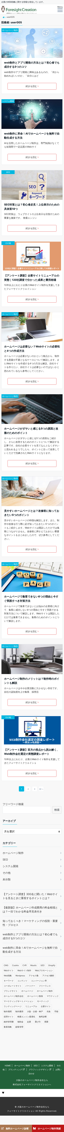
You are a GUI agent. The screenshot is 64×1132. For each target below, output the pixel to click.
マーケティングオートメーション (18, 1001)
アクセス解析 (48, 975)
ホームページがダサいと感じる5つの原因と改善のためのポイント (31, 430)
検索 (57, 809)
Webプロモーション (44, 970)
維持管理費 (9, 1021)
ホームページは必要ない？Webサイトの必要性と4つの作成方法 (32, 348)
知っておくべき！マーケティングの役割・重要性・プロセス (30, 923)
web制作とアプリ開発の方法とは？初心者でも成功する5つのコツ (32, 64)
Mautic (33, 965)
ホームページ (27, 991)
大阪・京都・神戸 (35, 1011)
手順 (56, 1011)
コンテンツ (22, 980)
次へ (41, 789)
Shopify (51, 965)
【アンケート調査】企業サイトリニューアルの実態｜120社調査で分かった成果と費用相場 (31, 277)
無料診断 (43, 1016)
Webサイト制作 (24, 970)
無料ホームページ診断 (17, 1128)
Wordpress (20, 975)
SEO (8, 172)
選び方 (38, 1021)
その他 (8, 243)
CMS (6, 965)
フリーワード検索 (13, 804)
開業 (46, 1021)
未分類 (7, 879)
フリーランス (45, 986)
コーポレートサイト (12, 986)
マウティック (53, 996)
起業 (29, 1021)
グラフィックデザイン (39, 1069)
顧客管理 (19, 1027)
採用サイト (9, 1016)
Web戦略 (8, 975)
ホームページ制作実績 (49, 1128)
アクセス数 (34, 975)
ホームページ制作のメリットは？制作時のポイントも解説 (31, 681)
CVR (24, 965)
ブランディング (15, 1069)
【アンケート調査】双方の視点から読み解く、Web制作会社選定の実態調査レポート (31, 752)
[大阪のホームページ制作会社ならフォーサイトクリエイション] (4, 17)
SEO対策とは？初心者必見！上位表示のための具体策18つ (31, 206)
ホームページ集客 (35, 996)
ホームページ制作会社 (13, 996)
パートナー (30, 986)
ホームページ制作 (10, 30)
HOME (8, 1065)
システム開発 (8, 101)
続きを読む (31, 86)
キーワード (9, 980)
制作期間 (8, 1011)
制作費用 (19, 1011)
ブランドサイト (11, 991)
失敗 (49, 1011)
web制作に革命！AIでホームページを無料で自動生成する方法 (32, 135)
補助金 (20, 1021)
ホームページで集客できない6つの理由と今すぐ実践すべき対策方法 (31, 598)
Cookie (15, 965)
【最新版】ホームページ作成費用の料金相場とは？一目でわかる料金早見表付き (30, 909)
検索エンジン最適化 (26, 1016)
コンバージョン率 (39, 980)
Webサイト (9, 970)
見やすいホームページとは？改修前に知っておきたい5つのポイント (31, 513)
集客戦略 (8, 1027)
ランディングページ (12, 1006)
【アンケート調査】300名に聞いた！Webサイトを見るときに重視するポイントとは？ (30, 896)
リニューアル (31, 1006)
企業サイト (46, 1006)
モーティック (43, 1001)
